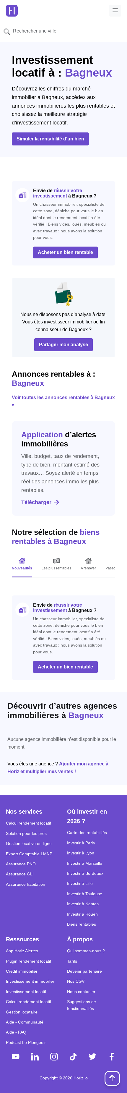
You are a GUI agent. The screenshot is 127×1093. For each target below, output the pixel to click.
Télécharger (36, 502)
